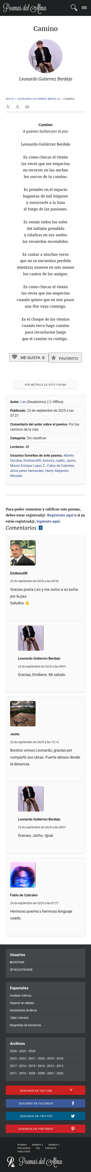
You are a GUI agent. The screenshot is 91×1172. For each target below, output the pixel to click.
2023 (13, 1058)
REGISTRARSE (23, 969)
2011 (13, 1073)
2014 (41, 1065)
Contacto (50, 1148)
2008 (41, 1073)
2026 (13, 1051)
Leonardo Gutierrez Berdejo (39, 98)
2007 (50, 1073)
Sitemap (22, 1145)
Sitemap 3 (53, 1145)
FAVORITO (68, 358)
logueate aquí (48, 521)
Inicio (10, 98)
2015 (32, 1065)
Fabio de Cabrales (60, 466)
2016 (22, 1065)
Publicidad (24, 1152)
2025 (22, 1051)
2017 (13, 1065)
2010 (22, 1073)
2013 (50, 1065)
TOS (38, 1148)
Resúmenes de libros (23, 1010)
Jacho (70, 461)
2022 (22, 1058)
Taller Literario (19, 1017)
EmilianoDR (32, 461)
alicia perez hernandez (27, 471)
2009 (32, 1073)
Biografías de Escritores (25, 1025)
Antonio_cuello (54, 461)
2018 (60, 1058)
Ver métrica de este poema (45, 384)
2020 (41, 1058)
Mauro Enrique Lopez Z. (28, 466)
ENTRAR (18, 962)
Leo (23, 402)
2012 (60, 1065)
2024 (32, 1051)
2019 (50, 1058)
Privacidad (24, 1148)
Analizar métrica (20, 995)
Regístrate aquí (60, 515)
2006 (60, 1073)
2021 (32, 1058)
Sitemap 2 (37, 1145)
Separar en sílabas (22, 1002)
